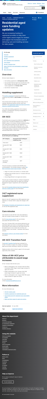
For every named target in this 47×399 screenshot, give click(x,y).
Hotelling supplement (9, 56)
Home (4, 12)
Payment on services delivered (38, 68)
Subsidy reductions (38, 92)
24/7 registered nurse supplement (12, 60)
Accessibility (5, 337)
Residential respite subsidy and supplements (37, 85)
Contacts (35, 129)
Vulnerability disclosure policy (9, 349)
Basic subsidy (37, 74)
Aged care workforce (17, 309)
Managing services (37, 116)
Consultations (5, 360)
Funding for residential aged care (10, 19)
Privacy (4, 342)
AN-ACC (6, 58)
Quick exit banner (6, 344)
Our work (15, 12)
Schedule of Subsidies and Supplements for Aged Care (17, 205)
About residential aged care (37, 57)
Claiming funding (37, 71)
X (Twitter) (4, 365)
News (43, 3)
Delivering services (37, 110)
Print (40, 17)
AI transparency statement (8, 323)
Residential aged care (18, 17)
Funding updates (37, 99)
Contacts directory (6, 328)
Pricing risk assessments (39, 96)
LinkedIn (4, 363)
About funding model (38, 64)
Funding (34, 60)
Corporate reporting (7, 321)
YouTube (4, 367)
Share (35, 19)
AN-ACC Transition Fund (9, 64)
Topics (9, 12)
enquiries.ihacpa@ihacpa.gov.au (13, 280)
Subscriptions (5, 347)
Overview (6, 54)
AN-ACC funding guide (10, 291)
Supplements (36, 89)
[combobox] (33, 8)
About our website (6, 336)
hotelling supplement (9, 96)
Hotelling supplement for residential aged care (15, 293)
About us (30, 3)
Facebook (4, 362)
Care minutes (7, 62)
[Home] (12, 3)
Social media (5, 346)
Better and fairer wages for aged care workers (15, 299)
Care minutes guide (10, 219)
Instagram (4, 368)
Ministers (39, 3)
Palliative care (37, 81)
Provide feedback (8, 382)
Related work (35, 122)
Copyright (4, 339)
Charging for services (37, 113)
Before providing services (38, 102)
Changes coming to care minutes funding (13, 233)
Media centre (5, 356)
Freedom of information (7, 325)
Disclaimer (4, 341)
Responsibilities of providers (36, 106)
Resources (22, 12)
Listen (35, 17)
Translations (41, 12)
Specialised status (37, 77)
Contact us (42, 5)
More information (8, 69)
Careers (34, 3)
